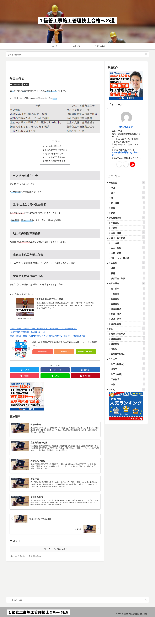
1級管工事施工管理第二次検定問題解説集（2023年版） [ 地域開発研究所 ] (43, 328)
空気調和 (127, 222)
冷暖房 (127, 227)
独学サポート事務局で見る (86, 352)
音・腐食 (127, 202)
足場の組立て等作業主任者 (56, 149)
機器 (127, 268)
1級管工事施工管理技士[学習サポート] (27, 332)
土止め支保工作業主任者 (55, 157)
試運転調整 (127, 323)
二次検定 (126, 359)
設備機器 (126, 263)
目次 (52, 141)
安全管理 (127, 303)
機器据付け (127, 308)
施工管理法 (126, 283)
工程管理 (127, 293)
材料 (127, 273)
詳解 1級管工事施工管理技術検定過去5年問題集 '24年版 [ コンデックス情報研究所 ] (48, 335)
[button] (146, 54)
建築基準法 (127, 338)
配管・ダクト (127, 313)
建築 (127, 212)
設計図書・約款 (127, 278)
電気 (127, 207)
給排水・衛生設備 (126, 237)
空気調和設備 (126, 217)
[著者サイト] (119, 164)
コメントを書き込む (55, 549)
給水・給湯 (127, 248)
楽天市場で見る (42, 352)
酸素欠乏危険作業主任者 (55, 160)
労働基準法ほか (127, 354)
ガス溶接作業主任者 (53, 146)
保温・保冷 (127, 318)
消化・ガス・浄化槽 (127, 258)
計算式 (126, 389)
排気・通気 (127, 253)
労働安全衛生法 (17, 84)
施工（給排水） (127, 364)
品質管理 (127, 298)
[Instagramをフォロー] (125, 164)
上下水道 (127, 242)
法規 (27, 84)
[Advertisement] (51, 69)
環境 (127, 187)
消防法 (127, 349)
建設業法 (127, 343)
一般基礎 (126, 182)
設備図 (127, 369)
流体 (127, 192)
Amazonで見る (64, 352)
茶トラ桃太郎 (126, 127)
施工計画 (127, 288)
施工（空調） (127, 374)
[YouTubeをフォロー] (132, 164)
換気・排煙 (127, 232)
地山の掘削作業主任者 (54, 153)
